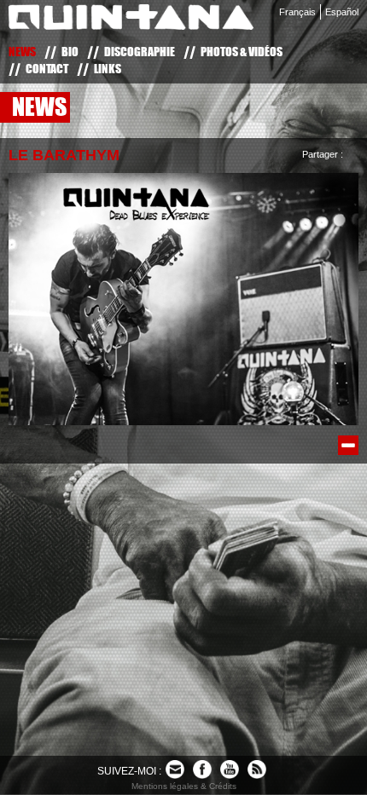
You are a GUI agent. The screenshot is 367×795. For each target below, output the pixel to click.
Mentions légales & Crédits (183, 786)
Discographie (139, 51)
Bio (70, 51)
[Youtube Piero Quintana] (229, 769)
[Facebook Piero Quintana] (202, 769)
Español (341, 12)
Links (107, 69)
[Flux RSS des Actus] (257, 769)
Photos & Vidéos (242, 51)
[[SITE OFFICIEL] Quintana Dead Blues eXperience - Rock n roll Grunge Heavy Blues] (131, 20)
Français (297, 12)
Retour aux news (348, 445)
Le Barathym (64, 155)
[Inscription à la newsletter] (175, 769)
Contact (47, 69)
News (22, 51)
